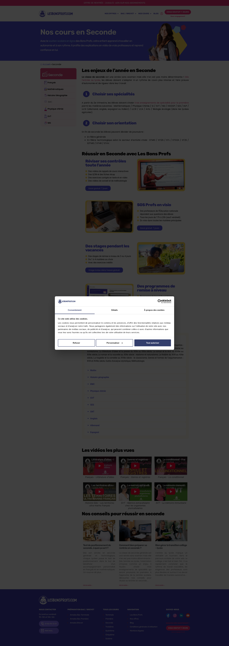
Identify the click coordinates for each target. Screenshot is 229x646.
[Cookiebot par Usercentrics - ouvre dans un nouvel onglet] (159, 301)
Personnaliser (113, 343)
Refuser (76, 343)
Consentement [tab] (75, 310)
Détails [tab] (114, 310)
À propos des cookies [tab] (154, 310)
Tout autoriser (152, 343)
